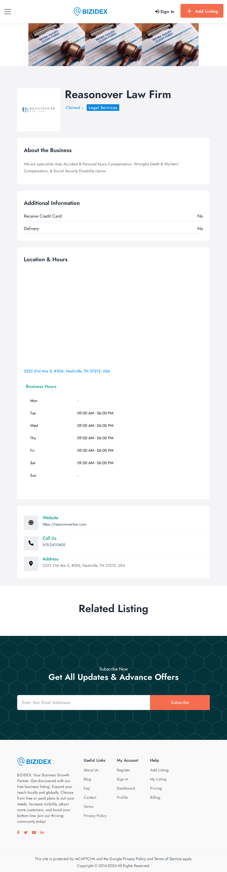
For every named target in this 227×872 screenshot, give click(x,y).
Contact (90, 797)
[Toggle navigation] (8, 11)
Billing (155, 797)
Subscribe (180, 702)
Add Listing (206, 11)
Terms (88, 806)
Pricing (156, 788)
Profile (122, 797)
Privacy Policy (95, 815)
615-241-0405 (54, 544)
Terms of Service (168, 858)
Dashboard (126, 788)
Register (123, 770)
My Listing (158, 779)
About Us (91, 770)
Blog (87, 779)
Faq (87, 788)
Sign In (122, 779)
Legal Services (103, 107)
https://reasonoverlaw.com (64, 524)
